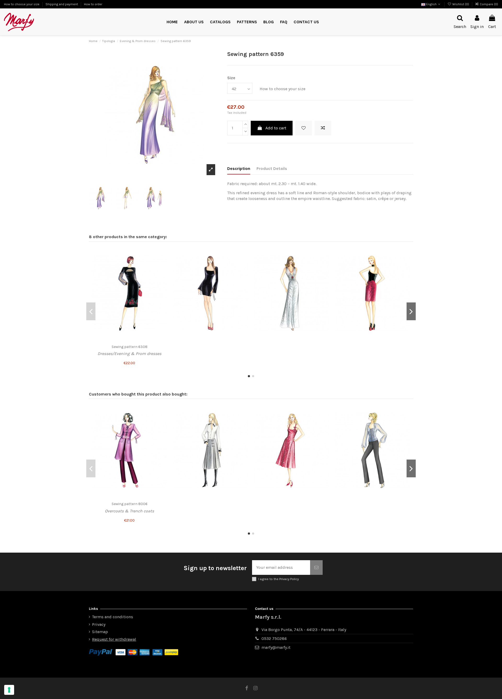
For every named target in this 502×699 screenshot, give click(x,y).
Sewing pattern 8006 (129, 504)
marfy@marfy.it (275, 647)
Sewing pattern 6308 (129, 347)
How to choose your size (22, 4)
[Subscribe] (316, 567)
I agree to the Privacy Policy (278, 579)
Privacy (98, 624)
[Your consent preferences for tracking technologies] (9, 690)
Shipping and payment (62, 4)
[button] (247, 22)
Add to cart (275, 127)
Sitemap (100, 631)
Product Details (271, 168)
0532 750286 (274, 638)
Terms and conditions (112, 616)
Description (238, 168)
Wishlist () (461, 4)
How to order (93, 4)
